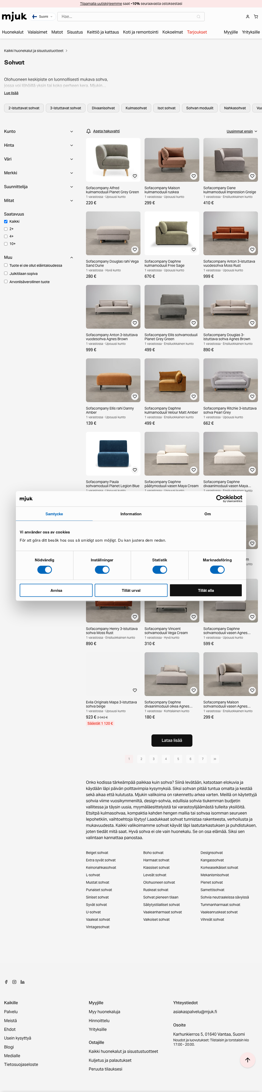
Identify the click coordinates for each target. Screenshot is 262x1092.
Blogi (9, 1047)
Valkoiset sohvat (156, 919)
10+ (12, 243)
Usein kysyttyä (17, 1038)
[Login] (248, 17)
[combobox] (131, 16)
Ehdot (10, 1029)
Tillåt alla (206, 590)
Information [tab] (131, 514)
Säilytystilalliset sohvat (161, 904)
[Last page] (215, 759)
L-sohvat (93, 875)
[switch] (102, 570)
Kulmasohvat (136, 108)
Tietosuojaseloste (21, 1064)
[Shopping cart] (256, 17)
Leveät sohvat (154, 875)
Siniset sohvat (97, 897)
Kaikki (14, 221)
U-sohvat (93, 912)
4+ (11, 236)
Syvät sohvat (96, 904)
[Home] (14, 17)
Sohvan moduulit (199, 108)
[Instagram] (14, 982)
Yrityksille (98, 1029)
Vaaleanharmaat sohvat (162, 912)
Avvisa (56, 590)
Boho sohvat (153, 852)
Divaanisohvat (103, 108)
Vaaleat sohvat (98, 919)
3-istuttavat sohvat (65, 108)
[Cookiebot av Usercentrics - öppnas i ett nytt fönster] (220, 499)
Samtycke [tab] (54, 514)
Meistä (10, 1021)
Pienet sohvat (212, 882)
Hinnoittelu (99, 1021)
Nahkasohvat (235, 108)
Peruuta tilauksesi (105, 1069)
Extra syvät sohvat (101, 860)
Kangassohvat (212, 860)
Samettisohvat (212, 889)
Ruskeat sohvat (155, 889)
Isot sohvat (167, 108)
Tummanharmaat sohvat (220, 904)
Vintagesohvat (98, 927)
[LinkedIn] (22, 982)
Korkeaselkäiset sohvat (219, 867)
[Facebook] (6, 982)
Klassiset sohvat (156, 867)
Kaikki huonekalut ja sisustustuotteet (33, 50)
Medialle (12, 1056)
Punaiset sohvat (99, 889)
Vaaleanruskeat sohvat (219, 912)
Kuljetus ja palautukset (110, 1060)
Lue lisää (11, 93)
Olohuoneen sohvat (159, 882)
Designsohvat (212, 852)
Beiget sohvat (97, 852)
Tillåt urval (131, 590)
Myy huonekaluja (104, 1012)
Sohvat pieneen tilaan (160, 897)
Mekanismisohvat (215, 875)
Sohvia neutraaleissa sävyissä (225, 897)
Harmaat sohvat (156, 860)
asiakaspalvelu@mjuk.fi (195, 1012)
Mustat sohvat (97, 882)
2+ (11, 229)
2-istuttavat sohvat (23, 108)
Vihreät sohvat (212, 919)
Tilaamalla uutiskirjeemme (101, 3)
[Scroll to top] (247, 1060)
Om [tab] (207, 514)
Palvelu (11, 1012)
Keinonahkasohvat (101, 867)
